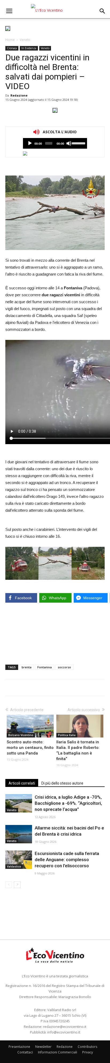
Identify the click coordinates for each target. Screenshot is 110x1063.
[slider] (78, 143)
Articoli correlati (22, 783)
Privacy (87, 1052)
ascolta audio (30, 143)
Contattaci (25, 1052)
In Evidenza (28, 48)
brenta (27, 667)
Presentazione (19, 1046)
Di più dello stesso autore (62, 783)
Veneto (25, 39)
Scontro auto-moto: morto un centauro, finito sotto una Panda (30, 748)
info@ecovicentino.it (63, 1032)
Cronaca (12, 48)
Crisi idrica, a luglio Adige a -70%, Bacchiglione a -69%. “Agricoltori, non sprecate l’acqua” (68, 803)
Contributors (87, 1046)
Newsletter (43, 1046)
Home (10, 39)
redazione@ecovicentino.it (64, 1026)
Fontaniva (44, 667)
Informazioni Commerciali (57, 1052)
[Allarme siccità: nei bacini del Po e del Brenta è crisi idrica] (18, 834)
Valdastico (14, 866)
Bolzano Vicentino (20, 735)
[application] (55, 143)
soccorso (64, 667)
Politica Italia (67, 735)
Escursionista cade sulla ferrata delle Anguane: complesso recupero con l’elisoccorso (67, 859)
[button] (102, 11)
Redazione (19, 95)
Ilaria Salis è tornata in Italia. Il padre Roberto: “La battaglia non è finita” (78, 750)
